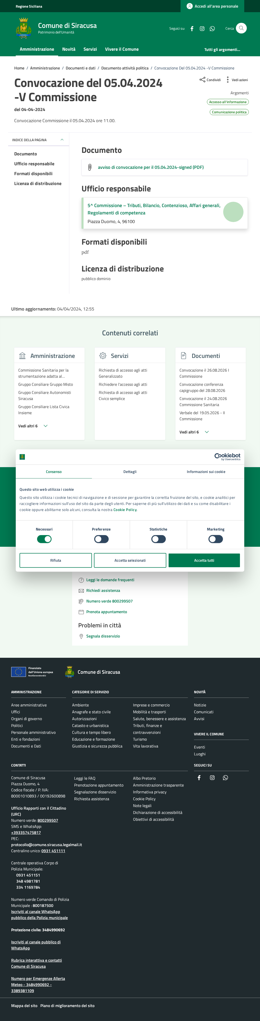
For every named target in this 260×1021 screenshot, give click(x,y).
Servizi (90, 49)
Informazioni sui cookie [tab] (206, 472)
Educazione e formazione (93, 739)
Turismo (140, 739)
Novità (68, 49)
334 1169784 (28, 887)
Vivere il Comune (122, 49)
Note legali (142, 806)
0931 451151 (28, 875)
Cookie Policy (125, 509)
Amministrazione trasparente (158, 785)
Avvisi (199, 719)
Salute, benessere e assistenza (159, 719)
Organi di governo (26, 719)
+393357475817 (26, 832)
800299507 (48, 820)
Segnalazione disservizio (95, 792)
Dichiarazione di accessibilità (157, 812)
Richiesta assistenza (91, 799)
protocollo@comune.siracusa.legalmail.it (46, 845)
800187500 (43, 905)
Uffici (15, 712)
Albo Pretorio (144, 778)
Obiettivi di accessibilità (153, 819)
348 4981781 (28, 881)
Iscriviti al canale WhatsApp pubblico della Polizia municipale (39, 914)
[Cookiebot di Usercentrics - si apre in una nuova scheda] (218, 457)
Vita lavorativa (145, 746)
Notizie (200, 705)
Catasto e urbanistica (90, 725)
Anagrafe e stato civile (91, 712)
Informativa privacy (150, 792)
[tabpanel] (49, 396)
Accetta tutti (204, 560)
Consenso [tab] (54, 472)
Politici (17, 725)
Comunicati (204, 712)
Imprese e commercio (151, 705)
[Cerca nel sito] (241, 28)
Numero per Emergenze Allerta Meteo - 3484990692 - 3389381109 (38, 984)
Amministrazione (37, 49)
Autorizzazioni (84, 719)
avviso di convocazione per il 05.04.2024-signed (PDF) (151, 167)
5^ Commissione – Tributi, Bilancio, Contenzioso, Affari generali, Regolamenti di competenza (154, 209)
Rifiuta (55, 560)
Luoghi (200, 754)
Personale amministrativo (33, 732)
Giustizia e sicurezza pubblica (97, 746)
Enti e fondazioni (25, 739)
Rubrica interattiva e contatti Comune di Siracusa (36, 963)
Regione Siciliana (29, 6)
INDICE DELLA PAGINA (29, 139)
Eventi (199, 747)
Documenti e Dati (26, 746)
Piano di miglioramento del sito (67, 1005)
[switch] (101, 539)
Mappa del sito (24, 1005)
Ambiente (80, 705)
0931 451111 (53, 851)
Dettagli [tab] (130, 472)
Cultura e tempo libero (91, 732)
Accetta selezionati (130, 560)
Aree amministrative (29, 705)
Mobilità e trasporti (149, 712)
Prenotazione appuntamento (98, 785)
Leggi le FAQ (84, 778)
